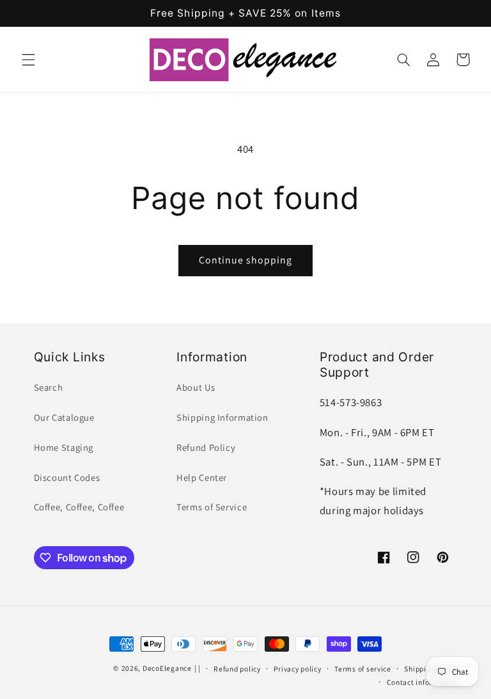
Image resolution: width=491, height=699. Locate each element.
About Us (195, 387)
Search (48, 387)
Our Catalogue (64, 417)
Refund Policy (205, 447)
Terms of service (362, 668)
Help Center (201, 477)
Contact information (422, 682)
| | (197, 668)
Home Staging (64, 447)
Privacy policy (297, 668)
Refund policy (237, 668)
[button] (28, 59)
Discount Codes (67, 477)
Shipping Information (222, 417)
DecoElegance (167, 668)
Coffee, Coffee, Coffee (79, 507)
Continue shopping (246, 260)
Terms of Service (211, 507)
